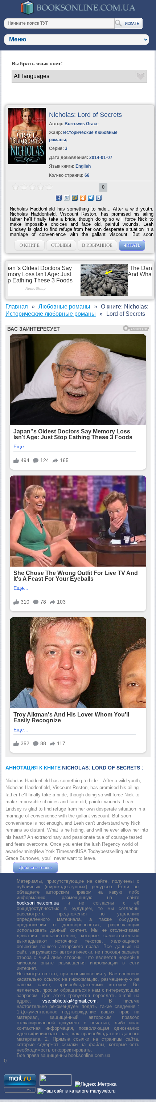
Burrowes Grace (82, 123)
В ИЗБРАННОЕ (97, 245)
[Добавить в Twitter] (91, 198)
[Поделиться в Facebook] (59, 198)
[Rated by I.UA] (55, 1084)
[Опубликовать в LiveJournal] (67, 198)
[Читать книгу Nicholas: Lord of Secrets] (27, 162)
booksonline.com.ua (38, 903)
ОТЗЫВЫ (61, 245)
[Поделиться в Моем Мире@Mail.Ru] (75, 198)
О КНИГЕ (30, 245)
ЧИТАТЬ (131, 245)
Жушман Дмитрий (79, 867)
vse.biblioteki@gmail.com (69, 1001)
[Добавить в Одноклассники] (83, 198)
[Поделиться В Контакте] (99, 198)
